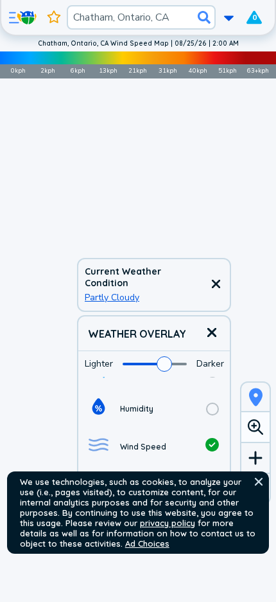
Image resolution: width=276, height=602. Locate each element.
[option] (154, 409)
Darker (210, 364)
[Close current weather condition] (215, 285)
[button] (259, 482)
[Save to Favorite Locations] (54, 17)
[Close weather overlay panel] (211, 333)
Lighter (99, 364)
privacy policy (167, 523)
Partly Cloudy (112, 297)
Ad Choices (147, 543)
